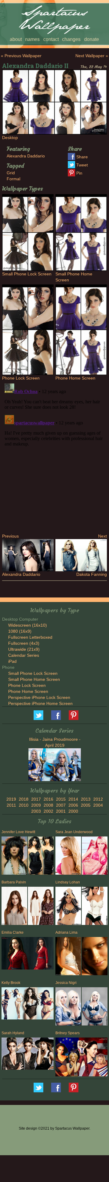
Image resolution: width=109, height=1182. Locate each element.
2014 (73, 799)
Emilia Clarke (13, 932)
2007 (61, 805)
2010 (23, 805)
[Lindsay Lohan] (67, 907)
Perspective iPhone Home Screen (40, 703)
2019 (11, 799)
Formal (13, 178)
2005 (86, 805)
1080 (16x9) (19, 631)
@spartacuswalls (38, 715)
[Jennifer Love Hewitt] (14, 856)
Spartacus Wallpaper (56, 715)
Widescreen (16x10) (27, 625)
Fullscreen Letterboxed (30, 637)
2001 (61, 811)
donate (91, 39)
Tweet (82, 165)
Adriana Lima (66, 932)
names (32, 39)
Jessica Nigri (66, 983)
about (16, 39)
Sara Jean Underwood (74, 832)
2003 (36, 811)
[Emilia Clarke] (28, 953)
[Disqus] (54, 456)
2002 (48, 811)
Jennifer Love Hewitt (18, 832)
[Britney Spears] (81, 1057)
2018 (23, 799)
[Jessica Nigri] (67, 1007)
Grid (11, 172)
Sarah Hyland (13, 1033)
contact (51, 39)
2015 (61, 799)
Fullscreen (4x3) (23, 643)
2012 (98, 799)
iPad (12, 661)
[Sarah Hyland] (28, 1054)
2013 (86, 799)
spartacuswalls (73, 715)
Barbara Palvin (14, 882)
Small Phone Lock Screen (33, 673)
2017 (36, 799)
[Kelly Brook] (28, 1004)
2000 (73, 811)
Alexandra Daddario (26, 156)
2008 (48, 805)
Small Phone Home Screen (34, 679)
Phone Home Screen (28, 691)
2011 (11, 805)
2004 (98, 805)
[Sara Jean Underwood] (67, 856)
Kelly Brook (11, 983)
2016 (48, 799)
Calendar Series (23, 655)
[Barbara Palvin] (14, 907)
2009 (36, 805)
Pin (79, 173)
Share (82, 156)
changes (71, 39)
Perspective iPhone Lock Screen (39, 697)
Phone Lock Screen (27, 685)
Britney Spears (67, 1033)
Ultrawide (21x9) (24, 649)
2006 (73, 805)
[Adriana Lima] (67, 957)
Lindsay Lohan (67, 882)
